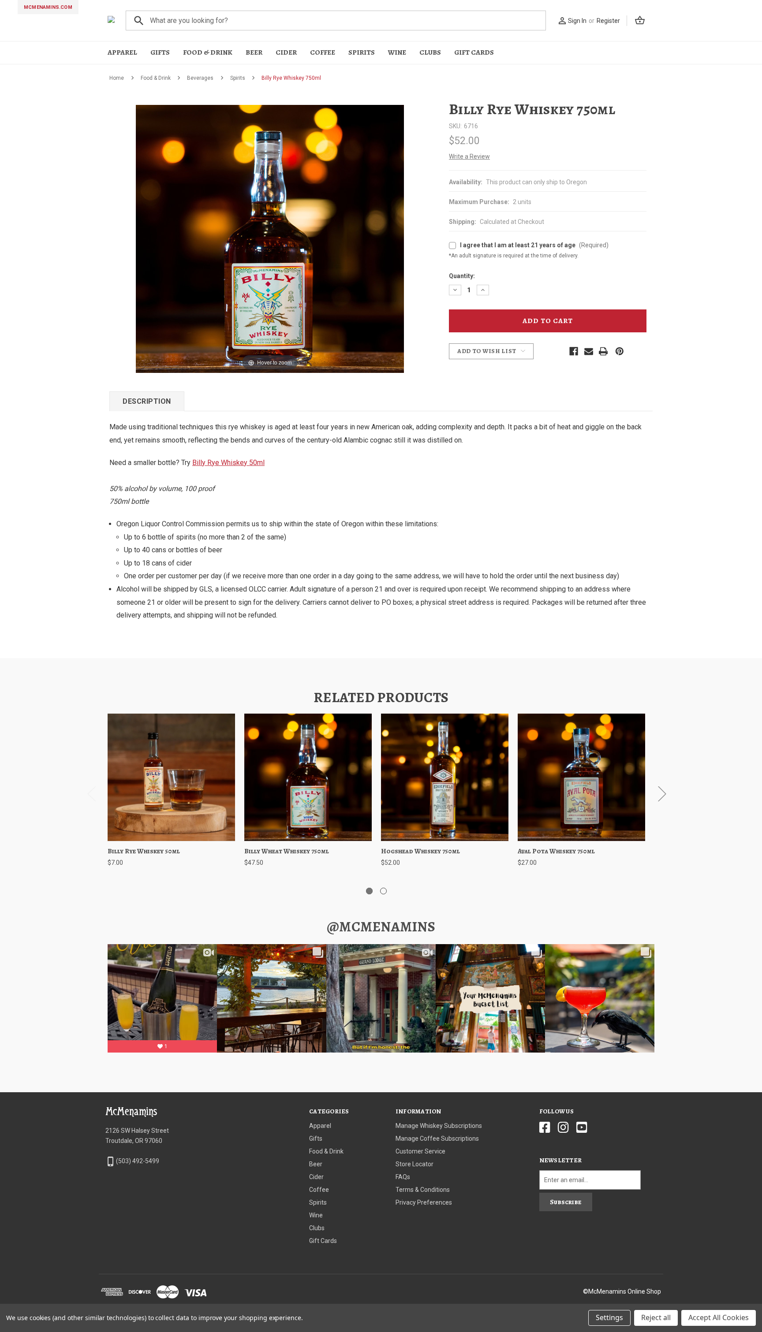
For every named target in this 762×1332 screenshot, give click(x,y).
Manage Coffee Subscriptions (437, 1138)
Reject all (656, 1317)
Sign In (577, 21)
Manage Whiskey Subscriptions (439, 1125)
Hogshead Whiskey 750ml (420, 851)
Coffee (322, 52)
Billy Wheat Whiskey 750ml (286, 851)
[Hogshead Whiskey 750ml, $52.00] (444, 777)
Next (662, 793)
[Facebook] (573, 351)
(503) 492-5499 (137, 1161)
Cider (286, 52)
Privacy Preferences (424, 1202)
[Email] (588, 351)
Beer (254, 52)
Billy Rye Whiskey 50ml (228, 462)
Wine (397, 52)
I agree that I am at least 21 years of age (534, 245)
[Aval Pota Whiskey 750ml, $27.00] (581, 777)
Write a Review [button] (469, 156)
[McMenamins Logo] (111, 20)
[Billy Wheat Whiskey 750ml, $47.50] (308, 777)
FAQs (403, 1176)
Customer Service (420, 1151)
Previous (91, 793)
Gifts (160, 52)
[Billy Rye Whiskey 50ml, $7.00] (171, 777)
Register (608, 21)
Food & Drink (207, 52)
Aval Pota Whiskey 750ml (556, 851)
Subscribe (565, 1202)
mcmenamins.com (48, 7)
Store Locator (414, 1164)
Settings (609, 1317)
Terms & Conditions (423, 1189)
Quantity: (462, 275)
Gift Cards (474, 52)
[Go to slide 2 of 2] (383, 891)
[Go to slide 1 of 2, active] (369, 891)
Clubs (430, 52)
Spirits (361, 52)
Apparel (122, 52)
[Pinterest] (619, 351)
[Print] (603, 351)
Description (147, 401)
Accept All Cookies (718, 1317)
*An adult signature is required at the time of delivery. (454, 241)
